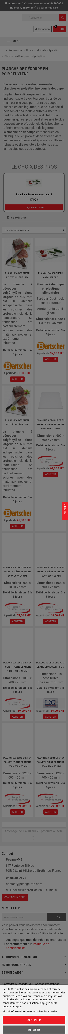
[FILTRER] (65, 517)
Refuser (34, 1030)
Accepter (34, 1020)
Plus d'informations (14, 1011)
